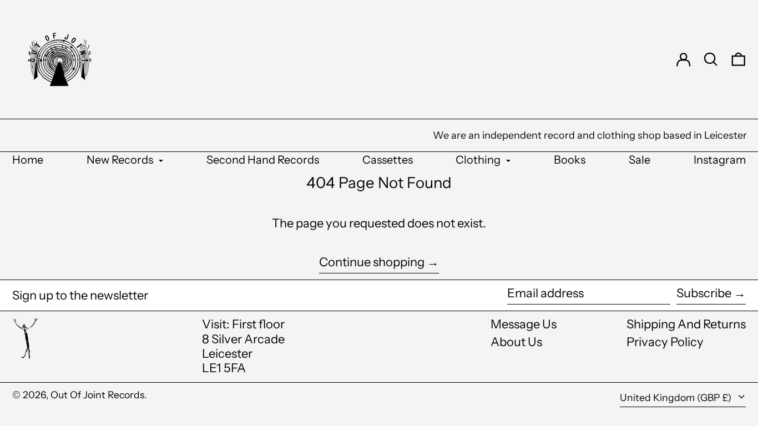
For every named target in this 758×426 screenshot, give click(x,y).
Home (27, 159)
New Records (121, 159)
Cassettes (387, 159)
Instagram (720, 159)
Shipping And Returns (686, 324)
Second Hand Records (262, 159)
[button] (711, 59)
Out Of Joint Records (97, 394)
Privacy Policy (665, 341)
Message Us (524, 324)
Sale (639, 159)
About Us (516, 341)
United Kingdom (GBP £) (677, 397)
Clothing (479, 159)
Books (569, 159)
